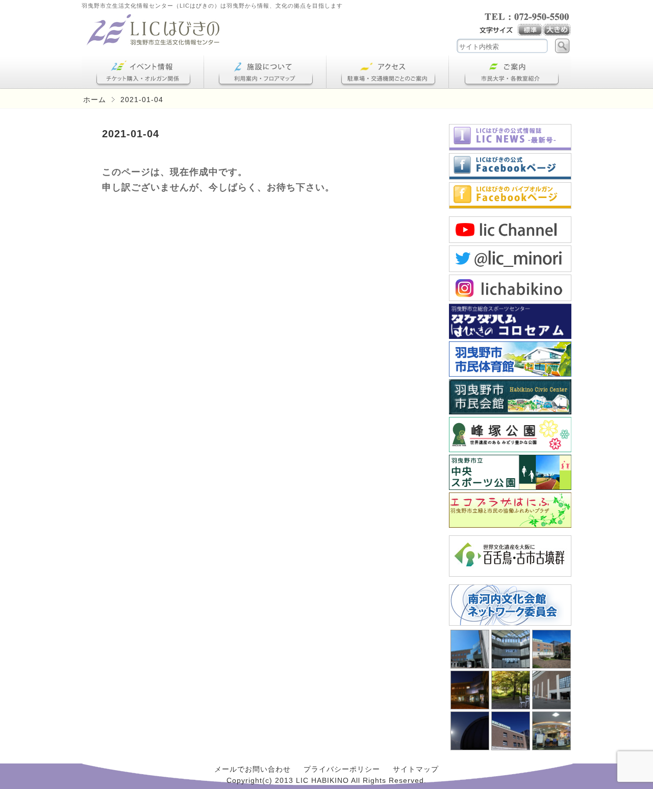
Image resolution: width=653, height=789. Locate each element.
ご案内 (510, 72)
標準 (530, 30)
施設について (265, 72)
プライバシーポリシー (342, 769)
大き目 (557, 30)
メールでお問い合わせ (252, 769)
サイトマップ (416, 769)
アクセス (387, 72)
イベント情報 (143, 72)
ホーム (94, 99)
